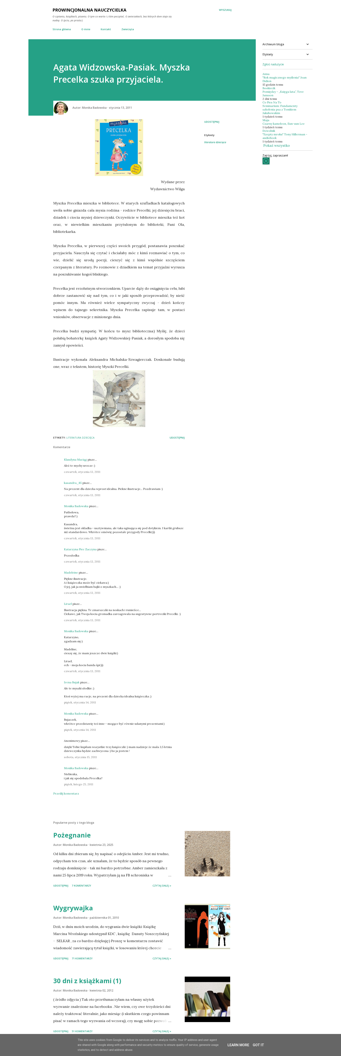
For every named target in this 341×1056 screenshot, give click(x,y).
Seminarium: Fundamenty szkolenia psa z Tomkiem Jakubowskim (279, 109)
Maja (265, 120)
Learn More (238, 1045)
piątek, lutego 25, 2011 (78, 784)
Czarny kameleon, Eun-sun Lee (283, 123)
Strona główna (62, 29)
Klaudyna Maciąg (75, 459)
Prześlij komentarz (66, 793)
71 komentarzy (82, 958)
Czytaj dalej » (162, 885)
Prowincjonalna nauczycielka (89, 10)
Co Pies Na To (271, 102)
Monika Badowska (76, 506)
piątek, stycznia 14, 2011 (80, 702)
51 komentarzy (82, 1031)
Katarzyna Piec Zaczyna (80, 549)
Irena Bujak (71, 682)
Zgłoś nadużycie (273, 64)
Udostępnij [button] (211, 121)
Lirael (68, 604)
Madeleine (71, 572)
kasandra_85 (73, 483)
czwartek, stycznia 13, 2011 (82, 472)
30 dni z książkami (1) (87, 980)
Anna (265, 74)
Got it (258, 1045)
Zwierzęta (127, 29)
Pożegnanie (72, 835)
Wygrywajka (73, 908)
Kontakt (106, 29)
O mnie (85, 29)
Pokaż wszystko (276, 145)
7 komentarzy (81, 885)
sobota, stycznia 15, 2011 (80, 757)
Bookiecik (268, 88)
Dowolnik (268, 131)
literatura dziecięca (215, 142)
